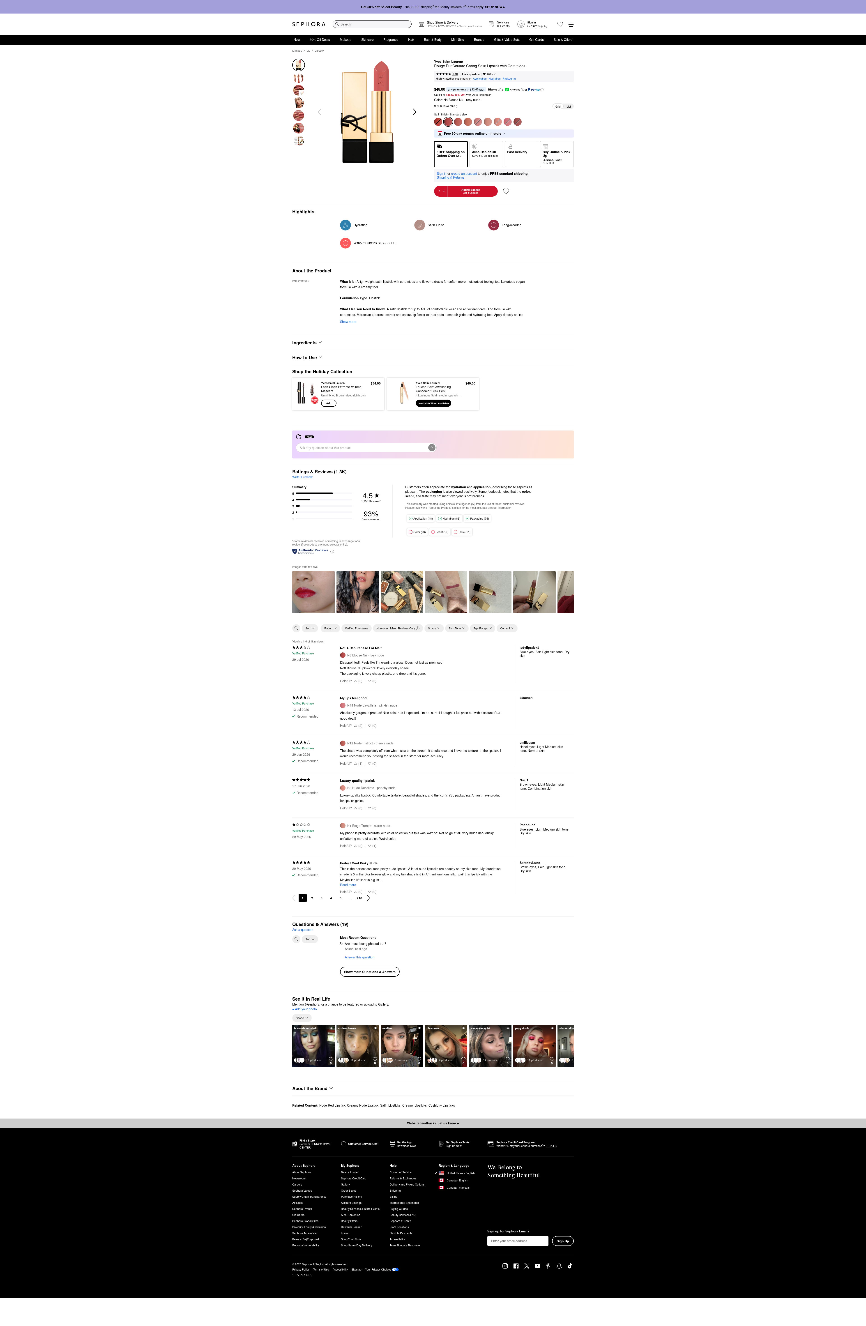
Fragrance (390, 39)
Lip (308, 50)
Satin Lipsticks (390, 1105)
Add (328, 403)
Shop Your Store (351, 1239)
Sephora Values (302, 1190)
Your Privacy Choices (378, 1269)
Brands (479, 39)
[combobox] (372, 24)
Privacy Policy (300, 1269)
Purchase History (351, 1196)
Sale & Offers (563, 39)
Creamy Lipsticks (414, 1105)
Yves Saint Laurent (448, 62)
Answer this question (359, 957)
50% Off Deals (320, 39)
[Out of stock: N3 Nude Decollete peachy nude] (498, 122)
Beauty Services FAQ (402, 1215)
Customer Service (401, 1172)
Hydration (495, 78)
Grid (558, 106)
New (297, 39)
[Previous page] (294, 898)
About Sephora (301, 1172)
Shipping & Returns (450, 177)
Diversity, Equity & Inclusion (309, 1227)
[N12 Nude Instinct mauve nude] (458, 122)
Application (480, 78)
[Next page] (368, 898)
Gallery (345, 1184)
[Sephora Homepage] (309, 24)
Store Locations (399, 1227)
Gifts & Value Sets (507, 39)
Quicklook (307, 404)
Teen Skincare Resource (405, 1245)
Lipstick (319, 50)
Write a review (302, 477)
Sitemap (356, 1269)
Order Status (348, 1190)
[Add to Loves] (506, 191)
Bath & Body (433, 39)
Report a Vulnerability (305, 1245)
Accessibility (397, 1239)
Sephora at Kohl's (400, 1221)
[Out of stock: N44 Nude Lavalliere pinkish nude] (508, 122)
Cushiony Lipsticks (441, 1105)
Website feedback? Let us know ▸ (433, 1123)
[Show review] (313, 592)
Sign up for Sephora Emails (508, 1231)
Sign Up (563, 1241)
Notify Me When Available (434, 403)
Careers (297, 1184)
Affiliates (297, 1202)
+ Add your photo (304, 1009)
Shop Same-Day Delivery (356, 1245)
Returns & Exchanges (403, 1178)
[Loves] (560, 24)
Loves (344, 1233)
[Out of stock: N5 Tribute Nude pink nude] (478, 122)
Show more (348, 321)
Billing (393, 1196)
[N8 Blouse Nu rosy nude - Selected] (448, 122)
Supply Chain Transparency (309, 1196)
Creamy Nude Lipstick (362, 1105)
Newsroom (299, 1178)
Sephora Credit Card (353, 1178)
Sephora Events (302, 1209)
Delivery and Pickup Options (407, 1184)
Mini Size (457, 39)
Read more (348, 884)
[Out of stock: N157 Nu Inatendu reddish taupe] (438, 122)
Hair (411, 39)
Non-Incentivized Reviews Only (396, 628)
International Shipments (404, 1202)
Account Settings (351, 1202)
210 (359, 898)
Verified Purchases (356, 628)
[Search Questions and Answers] (296, 939)
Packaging (509, 78)
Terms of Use (321, 1269)
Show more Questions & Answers (370, 971)
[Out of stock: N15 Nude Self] (518, 122)
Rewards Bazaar (351, 1227)
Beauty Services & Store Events (360, 1209)
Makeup (345, 39)
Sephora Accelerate (304, 1233)
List (569, 106)
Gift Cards (536, 39)
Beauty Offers (349, 1221)
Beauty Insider (350, 1172)
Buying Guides (399, 1209)
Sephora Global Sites (305, 1221)
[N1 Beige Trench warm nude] (488, 122)
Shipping (395, 1190)
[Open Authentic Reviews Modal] (332, 551)
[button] (499, 89)
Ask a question (471, 74)
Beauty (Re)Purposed (305, 1239)
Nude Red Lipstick (332, 1105)
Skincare (367, 39)
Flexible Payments (401, 1233)
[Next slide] (414, 112)
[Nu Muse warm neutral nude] (468, 122)
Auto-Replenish (350, 1215)
